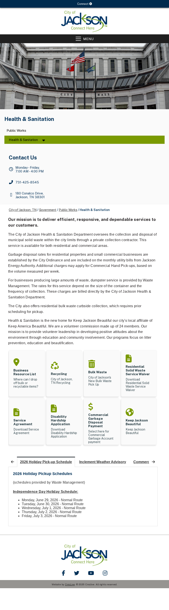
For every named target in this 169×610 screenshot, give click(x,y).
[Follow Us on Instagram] (105, 573)
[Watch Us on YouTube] (91, 573)
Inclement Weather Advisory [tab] (102, 462)
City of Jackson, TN (23, 210)
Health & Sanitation (23, 140)
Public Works (16, 131)
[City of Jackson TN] (84, 21)
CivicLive (70, 584)
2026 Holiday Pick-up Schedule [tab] (46, 462)
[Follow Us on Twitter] (76, 573)
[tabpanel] (83, 496)
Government (47, 210)
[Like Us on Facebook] (63, 573)
